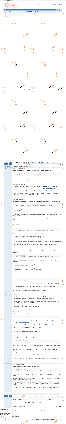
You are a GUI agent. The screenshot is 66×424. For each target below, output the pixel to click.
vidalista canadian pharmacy (40, 209)
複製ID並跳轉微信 (15, 416)
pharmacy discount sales (30, 233)
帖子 (26, 11)
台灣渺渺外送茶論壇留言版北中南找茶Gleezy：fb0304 (4, 162)
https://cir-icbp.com (16, 179)
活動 (33, 11)
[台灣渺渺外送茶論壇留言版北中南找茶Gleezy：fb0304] (11, 5)
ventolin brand (23, 298)
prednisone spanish (40, 387)
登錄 (35, 402)
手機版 (35, 419)
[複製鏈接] (31, 166)
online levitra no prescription (22, 345)
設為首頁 (6, 0)
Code (19, 399)
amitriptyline (40, 283)
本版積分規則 (58, 406)
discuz (38, 11)
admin (9, 166)
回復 (15, 182)
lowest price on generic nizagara (49, 188)
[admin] (5, 166)
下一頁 (59, 164)
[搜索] (29, 11)
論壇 (5, 9)
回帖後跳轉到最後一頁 (23, 406)
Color (14, 399)
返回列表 (28, 164)
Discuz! (10, 419)
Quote (18, 399)
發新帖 (6, 396)
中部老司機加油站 (25, 162)
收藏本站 (10, 0)
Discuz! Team (11, 420)
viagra (48, 374)
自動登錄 (56, 3)
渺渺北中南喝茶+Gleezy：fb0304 (14, 162)
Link (16, 399)
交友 (36, 11)
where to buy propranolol (17, 261)
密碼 (39, 4)
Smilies (20, 399)
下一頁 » (33, 393)
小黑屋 (38, 419)
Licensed (16, 419)
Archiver (31, 419)
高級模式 (50, 399)
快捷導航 (58, 9)
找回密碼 (60, 3)
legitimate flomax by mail (33, 244)
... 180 (50, 164)
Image (15, 399)
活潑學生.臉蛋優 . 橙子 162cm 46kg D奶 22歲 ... (39, 162)
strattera (44, 358)
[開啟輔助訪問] (60, 0)
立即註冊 (60, 4)
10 (47, 164)
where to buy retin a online (24, 322)
